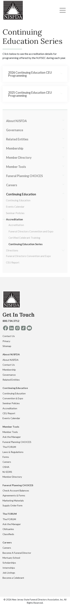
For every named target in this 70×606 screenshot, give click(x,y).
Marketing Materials (13, 500)
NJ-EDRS (7, 471)
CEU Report (12, 262)
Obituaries (8, 529)
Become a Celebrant (13, 577)
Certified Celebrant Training (24, 237)
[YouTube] (29, 328)
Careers (11, 185)
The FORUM (9, 446)
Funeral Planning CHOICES (24, 176)
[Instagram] (17, 328)
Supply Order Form (12, 505)
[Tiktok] (23, 328)
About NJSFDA (16, 121)
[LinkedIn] (11, 328)
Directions (12, 250)
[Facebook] (5, 328)
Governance (14, 130)
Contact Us (9, 336)
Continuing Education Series (25, 244)
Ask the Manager (12, 436)
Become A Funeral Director (17, 552)
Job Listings (9, 572)
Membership (14, 148)
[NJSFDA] (12, 300)
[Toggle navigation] (62, 10)
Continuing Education (21, 194)
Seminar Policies (15, 213)
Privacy (6, 341)
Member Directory (19, 157)
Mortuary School (11, 557)
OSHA (6, 466)
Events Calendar (15, 206)
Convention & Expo (13, 398)
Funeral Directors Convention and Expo (30, 231)
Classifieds (8, 534)
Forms (6, 456)
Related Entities (17, 139)
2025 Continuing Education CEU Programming (30, 94)
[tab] (35, 74)
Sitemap (7, 346)
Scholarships (9, 562)
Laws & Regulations (13, 452)
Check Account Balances (16, 490)
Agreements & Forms (14, 495)
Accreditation (14, 219)
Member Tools (16, 167)
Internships (9, 567)
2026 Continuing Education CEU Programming (30, 74)
